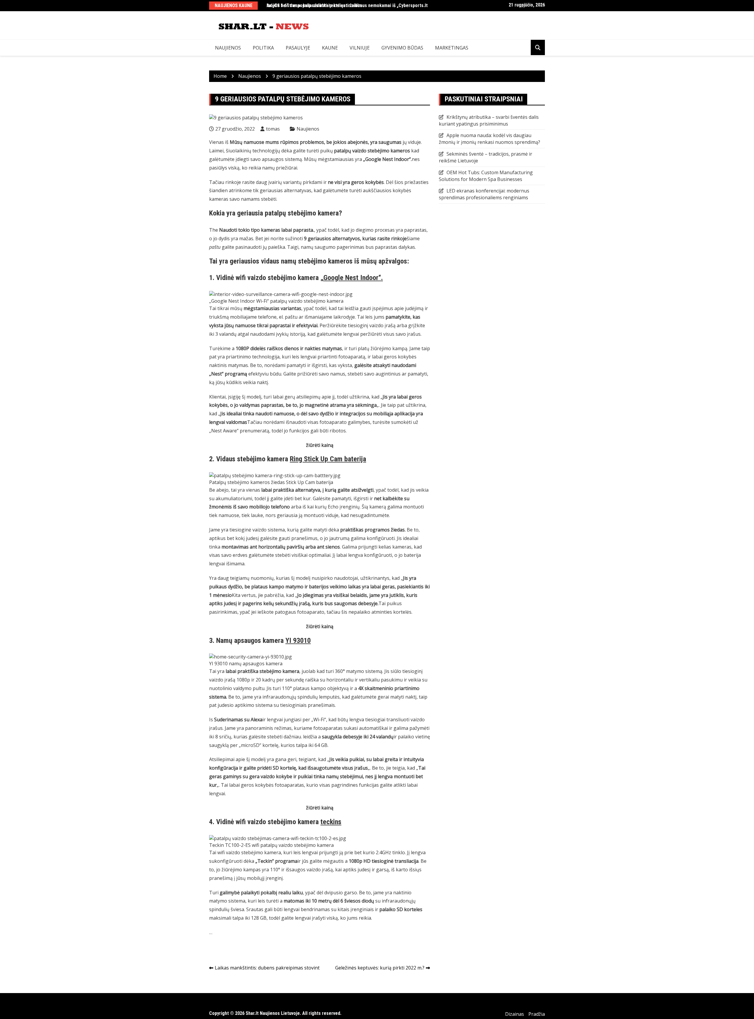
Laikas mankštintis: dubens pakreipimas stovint (267, 967)
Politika (263, 48)
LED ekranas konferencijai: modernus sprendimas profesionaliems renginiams (484, 194)
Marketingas (451, 48)
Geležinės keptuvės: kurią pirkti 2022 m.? (379, 967)
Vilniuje (360, 48)
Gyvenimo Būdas (402, 48)
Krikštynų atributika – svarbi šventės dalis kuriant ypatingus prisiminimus (489, 120)
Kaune (330, 48)
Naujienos (228, 48)
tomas (273, 129)
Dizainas (514, 1014)
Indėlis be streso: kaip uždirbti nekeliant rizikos (314, 5)
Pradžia (536, 1014)
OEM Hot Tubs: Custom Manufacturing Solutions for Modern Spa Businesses (486, 175)
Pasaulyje (298, 48)
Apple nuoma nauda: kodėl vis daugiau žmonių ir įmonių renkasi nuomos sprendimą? (489, 138)
